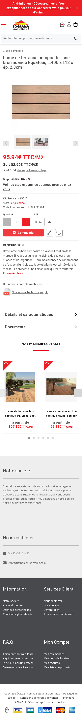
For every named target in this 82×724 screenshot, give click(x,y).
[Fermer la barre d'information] (77, 8)
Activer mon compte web (58, 614)
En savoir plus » (13, 273)
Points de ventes (13, 605)
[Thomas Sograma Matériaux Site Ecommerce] (21, 25)
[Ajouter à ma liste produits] (59, 232)
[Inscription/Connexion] (69, 25)
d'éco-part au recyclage (31, 170)
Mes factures (52, 663)
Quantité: (8, 214)
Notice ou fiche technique (27, 292)
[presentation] (78, 393)
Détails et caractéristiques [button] (29, 314)
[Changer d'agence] (62, 25)
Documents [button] (15, 327)
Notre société (11, 601)
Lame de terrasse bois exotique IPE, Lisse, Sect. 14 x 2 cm (20, 416)
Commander (26, 232)
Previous (6, 143)
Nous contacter (53, 601)
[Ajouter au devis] (49, 232)
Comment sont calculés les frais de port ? (27, 654)
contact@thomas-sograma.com (27, 563)
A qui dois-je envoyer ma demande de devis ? (30, 658)
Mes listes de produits (57, 667)
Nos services (51, 605)
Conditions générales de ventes (22, 614)
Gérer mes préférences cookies (47, 702)
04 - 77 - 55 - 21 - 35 (19, 553)
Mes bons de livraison (57, 658)
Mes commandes (54, 654)
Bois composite (14, 51)
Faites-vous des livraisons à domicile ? (26, 667)
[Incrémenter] (26, 222)
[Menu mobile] (5, 24)
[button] (29, 438)
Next (75, 143)
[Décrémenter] (7, 222)
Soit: (36, 214)
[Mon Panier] (75, 25)
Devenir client (52, 610)
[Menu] (5, 25)
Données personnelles (17, 610)
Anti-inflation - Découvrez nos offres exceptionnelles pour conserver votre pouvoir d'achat (38, 8)
